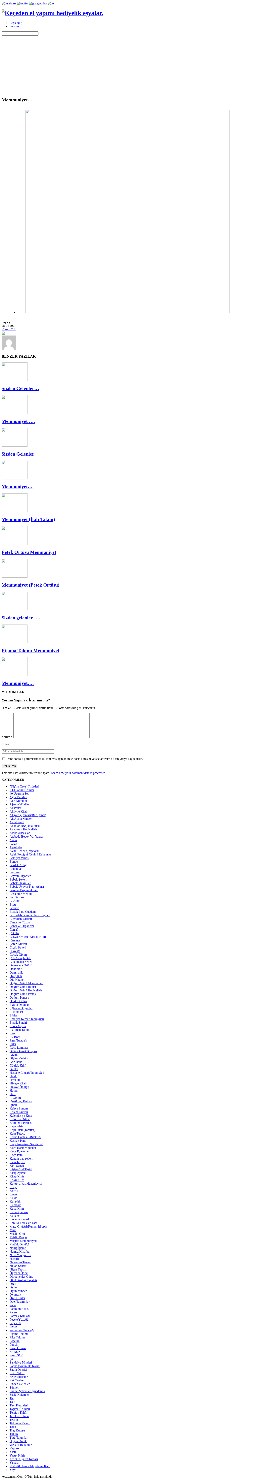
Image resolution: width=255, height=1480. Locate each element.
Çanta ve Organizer (22, 926)
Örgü (13, 1283)
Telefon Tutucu (19, 1416)
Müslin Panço (18, 1237)
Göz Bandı (16, 1062)
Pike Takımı (17, 1337)
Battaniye (16, 868)
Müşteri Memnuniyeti (23, 1240)
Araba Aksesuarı (20, 833)
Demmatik (16, 972)
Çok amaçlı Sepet (21, 961)
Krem (13, 1194)
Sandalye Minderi (21, 1362)
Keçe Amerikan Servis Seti (26, 1144)
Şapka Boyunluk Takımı (25, 1366)
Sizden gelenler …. (21, 617)
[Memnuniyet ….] (14, 412)
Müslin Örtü (17, 1233)
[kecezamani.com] (9, 348)
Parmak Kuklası (20, 1316)
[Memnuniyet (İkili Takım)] (14, 511)
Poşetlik (15, 1341)
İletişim (14, 26)
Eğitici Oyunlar (19, 1004)
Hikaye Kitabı (18, 1083)
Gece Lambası (19, 1047)
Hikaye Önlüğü (19, 1087)
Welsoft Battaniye (21, 1444)
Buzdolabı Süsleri (21, 918)
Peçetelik (15, 1323)
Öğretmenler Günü (21, 1276)
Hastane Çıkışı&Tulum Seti (27, 1072)
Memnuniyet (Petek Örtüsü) (30, 585)
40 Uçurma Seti (19, 793)
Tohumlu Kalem (20, 1423)
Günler (14, 1069)
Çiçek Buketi (18, 947)
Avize (13, 843)
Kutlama (15, 1215)
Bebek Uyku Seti (20, 883)
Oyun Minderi (18, 1291)
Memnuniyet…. (18, 683)
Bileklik (15, 901)
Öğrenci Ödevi (19, 1273)
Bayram (15, 872)
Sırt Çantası (17, 1380)
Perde (13, 1326)
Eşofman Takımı (20, 1029)
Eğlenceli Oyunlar (21, 1008)
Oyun (13, 1287)
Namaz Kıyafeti (19, 1251)
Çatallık (14, 933)
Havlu (13, 1076)
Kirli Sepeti (17, 1165)
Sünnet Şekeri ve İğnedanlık (27, 1391)
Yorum (7, 737)
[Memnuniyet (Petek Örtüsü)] (14, 576)
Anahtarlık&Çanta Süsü (25, 825)
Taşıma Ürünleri (20, 1409)
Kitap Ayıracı (18, 1172)
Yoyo (13, 1469)
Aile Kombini (18, 800)
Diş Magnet (17, 979)
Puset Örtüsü (18, 1348)
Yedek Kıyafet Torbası (24, 1459)
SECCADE (17, 1373)
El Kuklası (16, 1011)
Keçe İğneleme (19, 1151)
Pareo (13, 1312)
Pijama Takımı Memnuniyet (30, 650)
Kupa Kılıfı (17, 1208)
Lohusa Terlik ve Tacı (23, 1223)
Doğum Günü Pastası (23, 994)
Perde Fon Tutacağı (22, 1330)
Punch (14, 1344)
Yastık (13, 1452)
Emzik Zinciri (18, 1022)
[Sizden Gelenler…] (14, 380)
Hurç (13, 1094)
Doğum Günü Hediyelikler (26, 990)
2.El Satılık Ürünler (22, 790)
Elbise (13, 1015)
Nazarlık (15, 1258)
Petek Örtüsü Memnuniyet (29, 552)
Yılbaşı (14, 1462)
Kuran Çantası (19, 1212)
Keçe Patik (16, 1155)
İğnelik (14, 1105)
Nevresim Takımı (20, 1262)
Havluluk (15, 1079)
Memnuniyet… (17, 486)
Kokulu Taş (17, 1180)
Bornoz (14, 908)
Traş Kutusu (17, 1430)
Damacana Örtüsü (21, 965)
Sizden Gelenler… (20, 388)
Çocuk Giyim (18, 954)
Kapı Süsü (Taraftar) (22, 1130)
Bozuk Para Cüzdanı (23, 911)
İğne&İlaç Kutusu (21, 1101)
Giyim (14, 1054)
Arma (13, 840)
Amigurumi (17, 822)
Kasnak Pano (18, 1140)
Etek (12, 1033)
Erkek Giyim (18, 1026)
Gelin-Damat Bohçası (23, 1051)
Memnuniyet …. (18, 421)
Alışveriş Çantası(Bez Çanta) (28, 815)
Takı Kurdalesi (19, 1405)
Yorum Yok (9, 329)
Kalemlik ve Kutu (21, 1115)
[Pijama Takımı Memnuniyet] (14, 642)
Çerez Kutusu (18, 944)
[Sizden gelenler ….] (14, 609)
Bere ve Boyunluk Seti (24, 890)
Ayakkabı (16, 847)
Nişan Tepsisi (18, 1269)
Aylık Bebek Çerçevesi (24, 851)
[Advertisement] (127, 65)
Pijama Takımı (19, 1333)
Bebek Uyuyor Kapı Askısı (27, 886)
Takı (12, 1401)
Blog (13, 904)
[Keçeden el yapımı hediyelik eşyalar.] (52, 12)
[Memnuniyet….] (14, 674)
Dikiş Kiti (16, 976)
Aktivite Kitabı (19, 811)
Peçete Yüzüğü (19, 1319)
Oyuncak (15, 1294)
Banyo (14, 861)
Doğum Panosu (19, 997)
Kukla (13, 1198)
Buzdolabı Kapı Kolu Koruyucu (30, 915)
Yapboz (14, 1448)
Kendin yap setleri (21, 1158)
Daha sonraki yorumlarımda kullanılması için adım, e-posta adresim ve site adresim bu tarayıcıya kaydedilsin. (74, 758)
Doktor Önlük (18, 1001)
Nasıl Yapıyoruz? (20, 1255)
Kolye (13, 1187)
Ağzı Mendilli (18, 797)
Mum (13, 1230)
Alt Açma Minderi (21, 818)
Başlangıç (16, 22)
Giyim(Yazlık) (18, 1058)
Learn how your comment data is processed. (78, 773)
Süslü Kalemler (19, 1394)
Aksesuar (15, 808)
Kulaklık (15, 1201)
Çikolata (15, 951)
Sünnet (14, 1387)
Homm (14, 1090)
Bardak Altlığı (18, 865)
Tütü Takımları (19, 1437)
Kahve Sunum (19, 1108)
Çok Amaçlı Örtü (20, 958)
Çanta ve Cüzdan (20, 922)
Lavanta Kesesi (19, 1219)
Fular (13, 1044)
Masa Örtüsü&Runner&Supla (28, 1226)
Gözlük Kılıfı (18, 1065)
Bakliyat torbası (19, 858)
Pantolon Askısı (19, 1308)
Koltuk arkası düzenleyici (26, 1183)
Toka (13, 1427)
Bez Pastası (17, 897)
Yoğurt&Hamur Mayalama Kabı (30, 1466)
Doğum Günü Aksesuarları (26, 983)
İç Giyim (15, 1097)
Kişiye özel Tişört (21, 1169)
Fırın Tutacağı (18, 1040)
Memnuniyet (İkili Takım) (28, 519)
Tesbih (14, 1419)
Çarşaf (14, 929)
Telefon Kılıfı (18, 1412)
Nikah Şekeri (18, 1266)
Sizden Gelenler (18, 454)
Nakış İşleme (18, 1248)
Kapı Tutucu (17, 1133)
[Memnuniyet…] (14, 478)
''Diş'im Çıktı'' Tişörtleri (24, 786)
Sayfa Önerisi (18, 1369)
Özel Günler (17, 1298)
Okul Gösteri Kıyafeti (23, 1280)
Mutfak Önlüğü (19, 1244)
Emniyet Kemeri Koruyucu (27, 1019)
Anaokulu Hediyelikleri (24, 829)
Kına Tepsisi (17, 1162)
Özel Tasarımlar (19, 1301)
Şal (12, 1359)
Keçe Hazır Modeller (23, 1147)
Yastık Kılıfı (17, 1455)
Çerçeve (15, 940)
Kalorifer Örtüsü (20, 1119)
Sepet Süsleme (19, 1376)
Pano (13, 1305)
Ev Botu (15, 1037)
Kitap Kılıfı (17, 1176)
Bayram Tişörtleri (20, 876)
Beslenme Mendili (21, 893)
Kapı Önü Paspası (21, 1122)
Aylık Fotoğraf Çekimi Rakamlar (30, 854)
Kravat (14, 1190)
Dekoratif (16, 969)
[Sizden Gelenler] (14, 445)
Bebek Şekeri (18, 879)
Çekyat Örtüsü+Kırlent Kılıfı (28, 936)
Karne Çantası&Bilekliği (25, 1137)
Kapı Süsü (16, 1126)
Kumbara (15, 1205)
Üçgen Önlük (18, 1441)
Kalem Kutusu (19, 1112)
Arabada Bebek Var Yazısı (26, 836)
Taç (12, 1398)
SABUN (15, 1351)
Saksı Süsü (16, 1355)
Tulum (14, 1434)
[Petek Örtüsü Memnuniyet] (14, 543)
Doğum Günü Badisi (23, 986)
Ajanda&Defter (19, 804)
